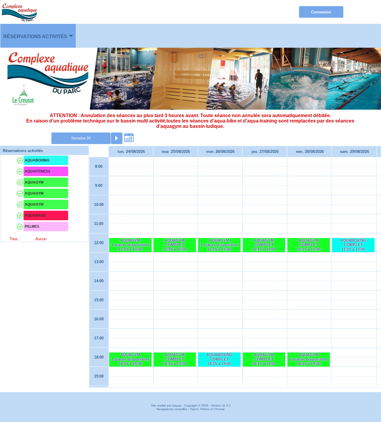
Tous (14, 239)
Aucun (40, 239)
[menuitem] (38, 36)
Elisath (177, 405)
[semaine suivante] (117, 138)
